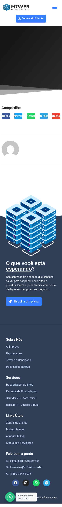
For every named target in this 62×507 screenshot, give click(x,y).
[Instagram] (25, 482)
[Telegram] (46, 482)
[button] (55, 7)
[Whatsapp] (36, 482)
